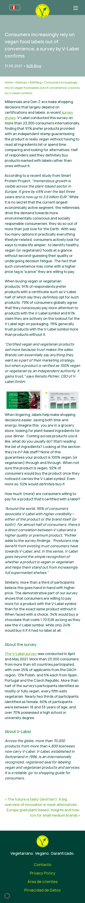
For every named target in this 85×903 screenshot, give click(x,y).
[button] (7, 896)
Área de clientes (42, 881)
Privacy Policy (42, 873)
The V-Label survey (21, 653)
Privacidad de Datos (42, 890)
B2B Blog (33, 65)
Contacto (42, 864)
